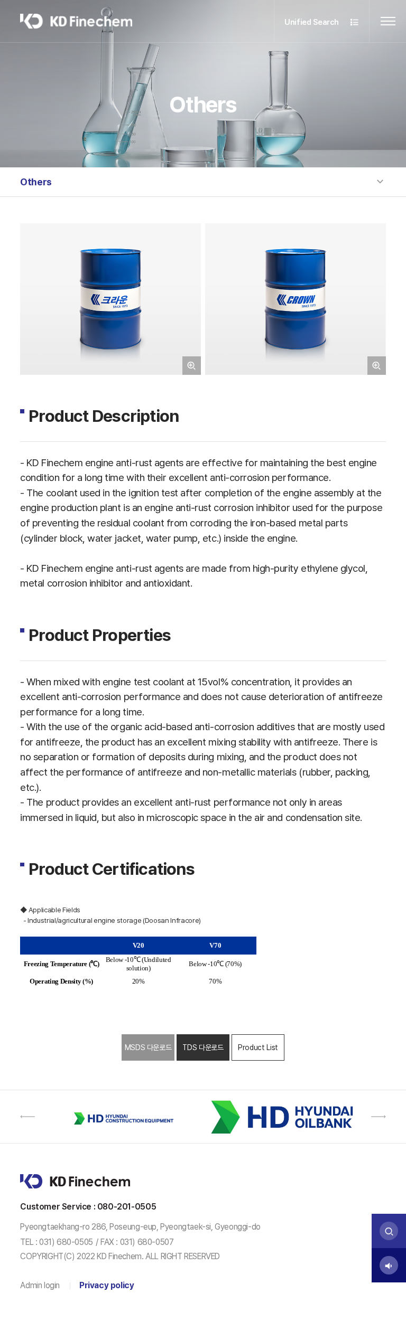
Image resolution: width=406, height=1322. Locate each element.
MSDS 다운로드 (148, 1047)
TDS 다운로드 (202, 1047)
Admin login (40, 1285)
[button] (27, 1116)
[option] (122, 1117)
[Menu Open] (388, 21)
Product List (258, 1047)
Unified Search (312, 22)
